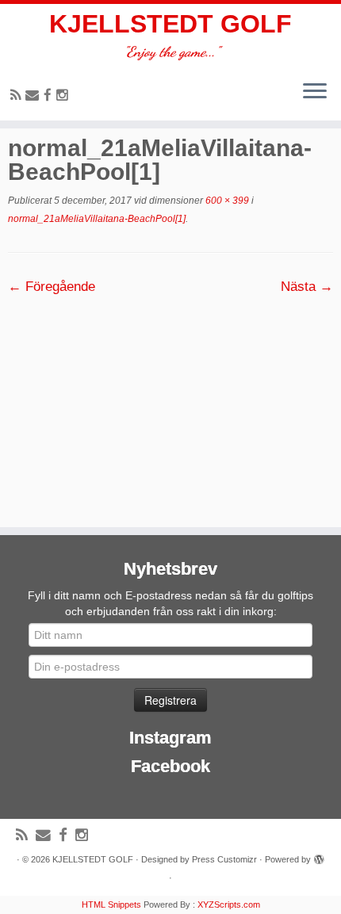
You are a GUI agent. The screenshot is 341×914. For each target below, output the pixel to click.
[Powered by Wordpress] (318, 856)
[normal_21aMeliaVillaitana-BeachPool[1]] (170, 403)
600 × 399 (226, 200)
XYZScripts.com (228, 904)
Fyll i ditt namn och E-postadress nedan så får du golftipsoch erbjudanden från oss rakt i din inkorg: (170, 603)
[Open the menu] (315, 92)
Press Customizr (224, 859)
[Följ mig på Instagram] (64, 95)
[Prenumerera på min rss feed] (17, 95)
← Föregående (51, 286)
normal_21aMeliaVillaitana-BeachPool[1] (97, 218)
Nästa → (307, 286)
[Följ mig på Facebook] (50, 95)
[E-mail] (34, 95)
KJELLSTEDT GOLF (170, 24)
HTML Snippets (111, 904)
